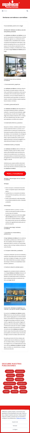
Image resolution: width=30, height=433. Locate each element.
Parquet (6, 391)
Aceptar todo (15, 422)
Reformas (14, 391)
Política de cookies (21, 418)
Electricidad (19, 379)
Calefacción (9, 371)
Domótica (10, 379)
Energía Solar (21, 383)
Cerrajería (20, 375)
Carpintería (10, 375)
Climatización (20, 371)
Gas (16, 387)
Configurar (15, 429)
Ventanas (23, 391)
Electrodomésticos (10, 383)
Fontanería (8, 387)
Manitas (23, 387)
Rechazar (15, 425)
